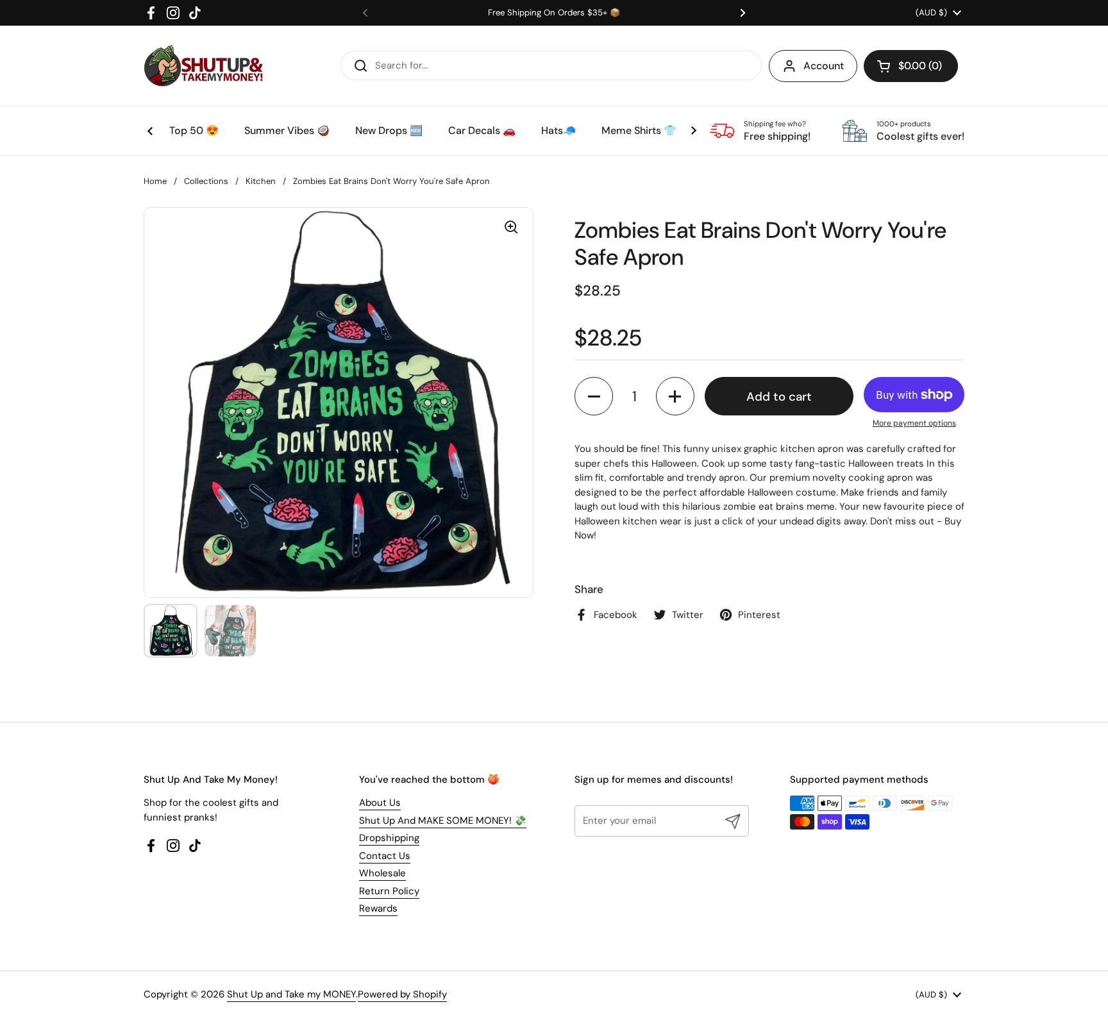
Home (155, 181)
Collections (206, 181)
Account (823, 65)
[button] (911, 66)
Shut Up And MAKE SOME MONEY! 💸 (442, 820)
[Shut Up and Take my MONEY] (203, 66)
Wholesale (382, 873)
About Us (380, 802)
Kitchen (261, 181)
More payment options (914, 423)
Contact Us (384, 855)
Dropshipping (389, 837)
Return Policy (389, 891)
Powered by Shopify (402, 994)
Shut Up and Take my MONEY (291, 994)
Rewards (378, 908)
